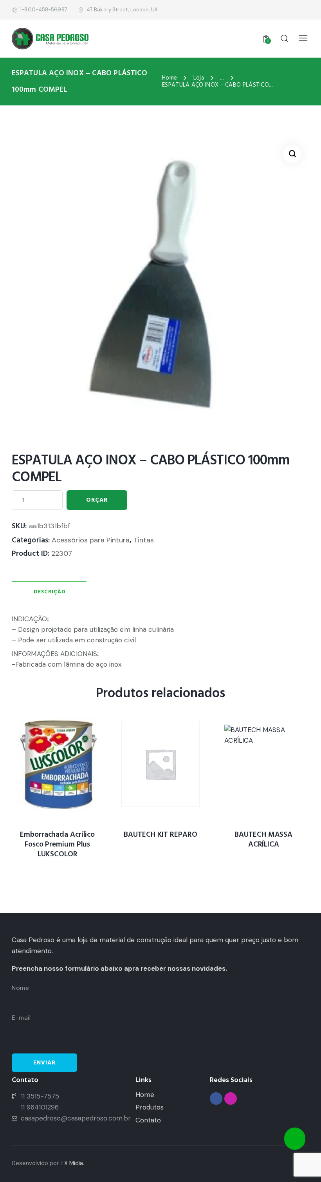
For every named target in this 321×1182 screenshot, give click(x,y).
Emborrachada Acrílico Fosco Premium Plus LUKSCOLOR (57, 844)
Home (169, 78)
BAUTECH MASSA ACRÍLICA (263, 839)
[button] (292, 154)
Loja (198, 78)
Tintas (143, 540)
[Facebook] (216, 1098)
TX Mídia (71, 1163)
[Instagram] (230, 1098)
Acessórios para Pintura (91, 540)
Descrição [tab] (49, 591)
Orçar (97, 500)
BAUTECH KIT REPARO (160, 835)
